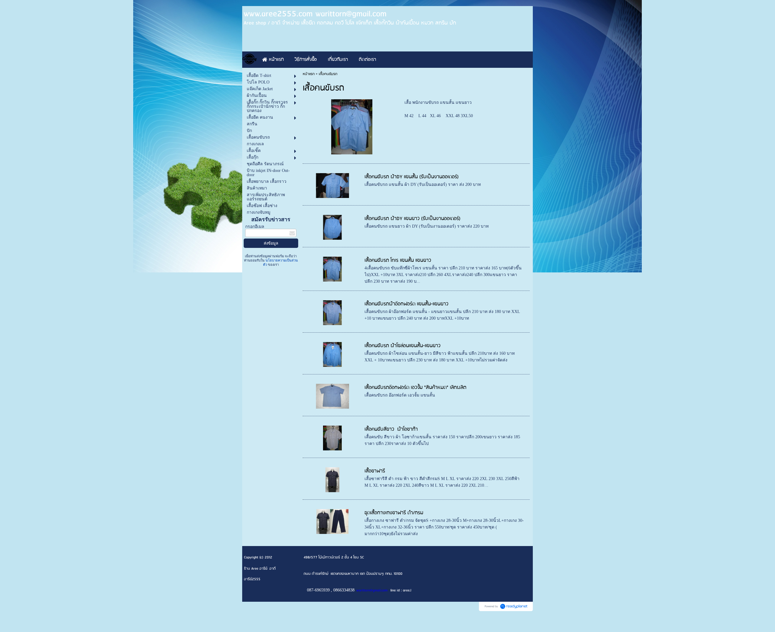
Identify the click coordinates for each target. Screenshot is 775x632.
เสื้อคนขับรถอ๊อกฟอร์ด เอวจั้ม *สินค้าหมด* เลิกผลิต (415, 387)
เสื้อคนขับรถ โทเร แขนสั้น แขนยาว (397, 260)
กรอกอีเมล (254, 226)
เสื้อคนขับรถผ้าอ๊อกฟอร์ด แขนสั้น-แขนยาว (406, 304)
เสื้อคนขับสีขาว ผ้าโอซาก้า (391, 429)
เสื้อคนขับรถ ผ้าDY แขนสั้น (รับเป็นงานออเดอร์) (411, 177)
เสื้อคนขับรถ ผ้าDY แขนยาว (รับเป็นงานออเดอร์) (412, 219)
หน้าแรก (309, 74)
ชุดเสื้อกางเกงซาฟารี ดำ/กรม (393, 513)
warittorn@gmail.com (372, 590)
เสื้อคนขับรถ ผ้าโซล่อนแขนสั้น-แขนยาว (402, 346)
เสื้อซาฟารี (374, 471)
